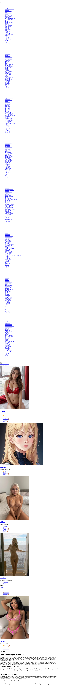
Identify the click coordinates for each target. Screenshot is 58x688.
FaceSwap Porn (8, 253)
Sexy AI (6, 55)
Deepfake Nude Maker (9, 22)
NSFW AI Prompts (8, 100)
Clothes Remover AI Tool (9, 259)
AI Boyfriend (7, 170)
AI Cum (6, 110)
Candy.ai (5, 415)
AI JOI (6, 12)
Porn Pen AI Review (8, 247)
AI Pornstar (7, 125)
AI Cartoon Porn (8, 108)
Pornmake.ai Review (8, 222)
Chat (3, 183)
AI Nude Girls (7, 145)
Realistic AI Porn (8, 283)
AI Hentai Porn (7, 242)
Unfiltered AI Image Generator (10, 48)
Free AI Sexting (8, 346)
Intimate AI (7, 280)
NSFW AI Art (7, 27)
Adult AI (6, 75)
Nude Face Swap (8, 263)
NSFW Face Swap (8, 15)
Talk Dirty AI (7, 154)
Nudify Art (7, 211)
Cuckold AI (7, 256)
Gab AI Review (8, 157)
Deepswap (7, 85)
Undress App (7, 60)
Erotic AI (6, 165)
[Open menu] (0, 2)
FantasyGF (5, 421)
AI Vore (6, 208)
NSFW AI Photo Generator (10, 209)
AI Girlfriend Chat (8, 325)
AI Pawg (6, 97)
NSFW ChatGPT (8, 273)
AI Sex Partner (7, 166)
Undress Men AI (8, 29)
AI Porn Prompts (8, 260)
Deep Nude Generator (9, 64)
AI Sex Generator (8, 214)
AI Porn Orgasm (8, 343)
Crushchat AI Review (9, 236)
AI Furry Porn (7, 116)
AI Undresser (7, 235)
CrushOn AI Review (8, 119)
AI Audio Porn (7, 136)
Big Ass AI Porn (8, 13)
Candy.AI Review (8, 159)
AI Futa (6, 53)
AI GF (6, 293)
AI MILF (6, 318)
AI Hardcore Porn (8, 271)
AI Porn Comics (8, 36)
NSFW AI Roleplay (8, 59)
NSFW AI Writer (8, 210)
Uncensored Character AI (9, 326)
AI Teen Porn (7, 303)
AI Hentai (7, 301)
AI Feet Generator (8, 11)
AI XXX (6, 62)
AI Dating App (7, 144)
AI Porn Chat (7, 266)
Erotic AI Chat (7, 357)
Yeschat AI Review (8, 139)
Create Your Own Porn (9, 77)
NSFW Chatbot (8, 300)
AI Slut (6, 340)
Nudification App (8, 56)
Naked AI (6, 311)
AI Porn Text (7, 31)
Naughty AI (7, 21)
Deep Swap (7, 23)
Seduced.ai (5, 416)
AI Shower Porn (8, 128)
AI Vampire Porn (8, 103)
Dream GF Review (8, 238)
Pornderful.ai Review (9, 34)
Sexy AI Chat (7, 315)
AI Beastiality (7, 281)
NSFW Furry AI (8, 223)
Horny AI (6, 63)
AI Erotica (7, 20)
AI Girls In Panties (8, 58)
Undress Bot (7, 35)
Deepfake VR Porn (8, 79)
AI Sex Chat (7, 349)
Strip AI (6, 279)
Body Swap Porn (8, 198)
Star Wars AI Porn (8, 143)
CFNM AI (7, 178)
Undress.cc (5, 420)
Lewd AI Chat (7, 70)
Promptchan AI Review (9, 358)
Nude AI (6, 233)
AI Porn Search (8, 299)
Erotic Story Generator (9, 114)
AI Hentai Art (7, 302)
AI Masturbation (8, 134)
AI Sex (6, 268)
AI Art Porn (7, 278)
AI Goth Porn (7, 254)
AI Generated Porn (8, 351)
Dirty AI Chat (7, 317)
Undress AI (7, 84)
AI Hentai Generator (8, 25)
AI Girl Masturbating (9, 187)
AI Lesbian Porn (8, 352)
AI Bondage (7, 105)
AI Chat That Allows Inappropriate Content (13, 255)
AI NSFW (7, 7)
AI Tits (6, 284)
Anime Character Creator (9, 205)
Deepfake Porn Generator (9, 9)
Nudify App (7, 290)
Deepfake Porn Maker (9, 189)
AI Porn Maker (7, 54)
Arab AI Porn (7, 99)
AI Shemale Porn (8, 180)
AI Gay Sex (7, 127)
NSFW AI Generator (8, 265)
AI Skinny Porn (8, 91)
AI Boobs (6, 257)
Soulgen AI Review (8, 192)
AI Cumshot (7, 151)
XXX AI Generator (8, 261)
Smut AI (6, 41)
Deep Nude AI (7, 162)
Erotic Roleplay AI (8, 57)
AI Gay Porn (7, 224)
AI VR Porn (7, 182)
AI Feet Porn (7, 234)
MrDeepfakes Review (9, 207)
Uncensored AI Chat (8, 286)
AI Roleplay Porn (8, 52)
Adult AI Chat (7, 167)
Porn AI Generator (8, 282)
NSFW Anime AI (8, 161)
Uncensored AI (7, 294)
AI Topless (7, 288)
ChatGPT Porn (7, 40)
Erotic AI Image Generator (9, 123)
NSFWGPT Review (8, 237)
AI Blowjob (7, 61)
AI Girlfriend (7, 90)
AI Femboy (7, 202)
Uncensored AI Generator (9, 204)
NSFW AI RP (7, 111)
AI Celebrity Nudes (8, 67)
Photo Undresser (8, 168)
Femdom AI (7, 264)
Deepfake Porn (7, 146)
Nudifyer (6, 232)
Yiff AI (6, 89)
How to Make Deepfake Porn (10, 133)
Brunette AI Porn (8, 135)
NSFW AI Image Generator (10, 18)
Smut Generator (8, 307)
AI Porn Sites (7, 250)
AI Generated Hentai (8, 305)
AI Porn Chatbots (8, 171)
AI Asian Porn (7, 104)
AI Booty (6, 14)
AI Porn (4, 93)
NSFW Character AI (8, 324)
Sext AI (6, 46)
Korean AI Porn (8, 216)
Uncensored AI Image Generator (11, 199)
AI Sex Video (7, 181)
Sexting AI (7, 32)
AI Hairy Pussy (8, 109)
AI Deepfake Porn (8, 45)
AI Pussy (6, 197)
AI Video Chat (7, 344)
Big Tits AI (7, 10)
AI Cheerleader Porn (8, 87)
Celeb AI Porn (7, 44)
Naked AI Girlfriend (8, 71)
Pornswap (7, 308)
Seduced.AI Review (8, 118)
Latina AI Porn (7, 206)
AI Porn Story (7, 164)
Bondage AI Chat (8, 8)
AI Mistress (7, 194)
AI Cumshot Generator (9, 354)
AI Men (6, 359)
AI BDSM (7, 122)
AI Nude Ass (7, 310)
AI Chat (2, 411)
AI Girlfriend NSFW (8, 327)
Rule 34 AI (7, 243)
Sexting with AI (8, 112)
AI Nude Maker (8, 152)
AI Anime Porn (7, 24)
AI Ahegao (7, 329)
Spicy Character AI (8, 74)
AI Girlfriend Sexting (9, 289)
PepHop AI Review (8, 47)
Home (4, 3)
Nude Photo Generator (9, 213)
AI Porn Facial (7, 277)
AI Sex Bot (7, 72)
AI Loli (6, 117)
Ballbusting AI (7, 345)
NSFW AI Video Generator (10, 115)
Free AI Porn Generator (9, 19)
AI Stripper (7, 191)
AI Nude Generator (8, 37)
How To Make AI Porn (9, 132)
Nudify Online (7, 106)
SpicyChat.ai (5, 419)
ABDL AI (7, 28)
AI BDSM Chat (8, 227)
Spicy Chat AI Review (9, 153)
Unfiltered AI (7, 17)
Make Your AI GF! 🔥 (4, 364)
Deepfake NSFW (8, 68)
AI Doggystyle (7, 267)
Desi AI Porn (7, 179)
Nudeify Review (8, 155)
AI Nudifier (7, 173)
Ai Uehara (7, 218)
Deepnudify (7, 76)
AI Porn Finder (7, 38)
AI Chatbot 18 (7, 312)
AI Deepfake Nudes (8, 39)
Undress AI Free (8, 348)
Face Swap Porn (8, 287)
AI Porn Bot (7, 69)
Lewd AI (6, 101)
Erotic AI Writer (8, 306)
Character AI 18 (8, 195)
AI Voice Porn (7, 126)
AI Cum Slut (7, 258)
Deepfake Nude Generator (9, 138)
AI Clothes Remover (8, 121)
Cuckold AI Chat (8, 80)
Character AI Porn (8, 16)
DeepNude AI (7, 169)
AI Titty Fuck (7, 221)
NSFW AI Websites (8, 298)
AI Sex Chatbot (8, 26)
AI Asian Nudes (8, 172)
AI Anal (6, 88)
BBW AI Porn (7, 78)
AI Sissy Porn (7, 137)
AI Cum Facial (7, 337)
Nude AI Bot (7, 295)
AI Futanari (7, 215)
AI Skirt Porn (7, 330)
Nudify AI (7, 314)
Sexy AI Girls (7, 323)
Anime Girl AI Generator (9, 43)
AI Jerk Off (7, 269)
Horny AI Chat (7, 313)
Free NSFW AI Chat (8, 49)
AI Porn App (7, 102)
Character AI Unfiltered (9, 142)
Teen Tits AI (7, 304)
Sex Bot (4, 272)
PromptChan (5, 473)
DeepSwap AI (7, 131)
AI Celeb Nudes (8, 65)
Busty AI (6, 177)
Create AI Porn (7, 309)
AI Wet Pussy (7, 92)
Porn (3, 360)
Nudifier (6, 30)
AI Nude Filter (7, 81)
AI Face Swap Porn (8, 225)
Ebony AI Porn (7, 163)
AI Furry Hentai (8, 353)
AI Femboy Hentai (8, 316)
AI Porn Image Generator (9, 190)
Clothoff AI (7, 82)
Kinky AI (6, 124)
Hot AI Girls (7, 347)
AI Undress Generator (9, 113)
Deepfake (3, 578)
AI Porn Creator (8, 200)
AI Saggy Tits (7, 33)
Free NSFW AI (7, 150)
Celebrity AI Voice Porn (9, 248)
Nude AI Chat (7, 322)
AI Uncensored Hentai (9, 120)
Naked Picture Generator (9, 341)
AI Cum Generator (8, 285)
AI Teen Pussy (7, 217)
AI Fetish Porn (7, 201)
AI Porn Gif (7, 292)
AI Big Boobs (7, 42)
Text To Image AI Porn (9, 175)
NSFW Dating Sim (8, 251)
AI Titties (6, 94)
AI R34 (6, 4)
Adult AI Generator (8, 130)
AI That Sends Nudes (9, 196)
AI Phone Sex (7, 174)
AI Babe (6, 86)
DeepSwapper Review (9, 335)
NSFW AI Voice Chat (9, 219)
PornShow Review (8, 176)
